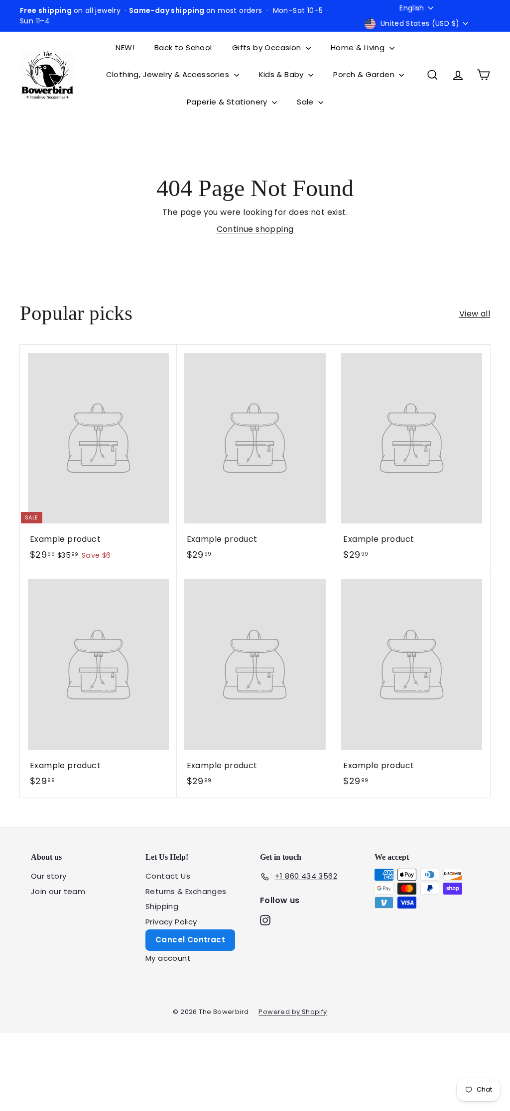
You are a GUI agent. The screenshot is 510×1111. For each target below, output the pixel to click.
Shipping (161, 906)
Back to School (183, 47)
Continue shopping (255, 229)
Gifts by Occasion (267, 47)
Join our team (58, 891)
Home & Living (359, 47)
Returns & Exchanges (186, 891)
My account (168, 958)
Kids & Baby (282, 74)
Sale (306, 102)
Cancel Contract (190, 939)
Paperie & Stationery (228, 102)
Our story (49, 876)
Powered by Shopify (292, 1011)
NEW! (125, 47)
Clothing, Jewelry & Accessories (169, 74)
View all (474, 313)
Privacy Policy (171, 921)
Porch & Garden (364, 74)
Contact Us (167, 876)
